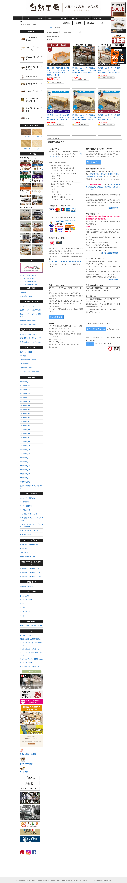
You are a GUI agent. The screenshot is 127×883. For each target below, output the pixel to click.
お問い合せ (51, 18)
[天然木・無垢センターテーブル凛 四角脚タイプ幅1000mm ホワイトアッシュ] (83, 101)
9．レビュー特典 (25, 535)
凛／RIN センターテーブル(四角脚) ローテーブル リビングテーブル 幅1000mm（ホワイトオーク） (58, 117)
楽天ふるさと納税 (26, 600)
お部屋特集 (31, 621)
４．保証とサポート (26, 510)
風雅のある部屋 (25, 482)
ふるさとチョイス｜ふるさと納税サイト (31, 644)
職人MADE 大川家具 (26, 635)
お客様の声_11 (25, 437)
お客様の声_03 (25, 470)
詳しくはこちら (93, 162)
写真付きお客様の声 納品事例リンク (31, 487)
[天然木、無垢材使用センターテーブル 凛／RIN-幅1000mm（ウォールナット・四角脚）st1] (83, 54)
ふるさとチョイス (26, 612)
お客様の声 (63, 18)
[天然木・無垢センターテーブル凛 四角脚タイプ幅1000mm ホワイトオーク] (58, 101)
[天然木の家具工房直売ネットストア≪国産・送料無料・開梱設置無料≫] (63, 7)
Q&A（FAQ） (24, 552)
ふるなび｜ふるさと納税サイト (30, 666)
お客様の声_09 (25, 446)
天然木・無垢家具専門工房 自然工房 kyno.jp (72, 880)
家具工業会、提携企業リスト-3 (30, 576)
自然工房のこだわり (26, 368)
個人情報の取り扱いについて (25, 880)
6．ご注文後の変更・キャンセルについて (31, 519)
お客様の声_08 (25, 450)
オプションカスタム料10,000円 (29, 284)
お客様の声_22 (25, 393)
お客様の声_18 (25, 409)
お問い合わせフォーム (96, 329)
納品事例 (31, 377)
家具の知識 (31, 288)
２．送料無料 (24, 502)
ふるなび (23, 608)
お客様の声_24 (25, 385)
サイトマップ (74, 18)
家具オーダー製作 (31, 302)
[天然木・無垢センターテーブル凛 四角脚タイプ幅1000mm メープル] (109, 101)
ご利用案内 (40, 18)
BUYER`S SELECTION (27, 352)
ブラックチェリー (37, 137)
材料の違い (23, 292)
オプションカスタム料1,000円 (28, 281)
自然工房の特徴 (31, 494)
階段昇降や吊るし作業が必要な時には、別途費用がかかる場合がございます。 (103, 187)
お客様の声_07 (25, 454)
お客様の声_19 (25, 405)
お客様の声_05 (25, 462)
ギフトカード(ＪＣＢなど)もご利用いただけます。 (65, 261)
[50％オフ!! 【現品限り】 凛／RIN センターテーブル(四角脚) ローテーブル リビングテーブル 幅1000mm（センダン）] (58, 54)
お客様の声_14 (25, 425)
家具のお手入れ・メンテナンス (30, 342)
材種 (102, 23)
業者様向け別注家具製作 (28, 320)
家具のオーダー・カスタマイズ (30, 310)
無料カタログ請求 (26, 764)
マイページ (86, 18)
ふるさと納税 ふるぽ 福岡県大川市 (31, 659)
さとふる (23, 604)
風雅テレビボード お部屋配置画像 (31, 626)
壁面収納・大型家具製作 (28, 324)
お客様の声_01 (25, 478)
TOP (28, 18)
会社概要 (23, 356)
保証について (113, 280)
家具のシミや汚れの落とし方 (29, 334)
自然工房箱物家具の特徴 (28, 360)
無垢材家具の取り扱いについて (30, 338)
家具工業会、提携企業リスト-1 (30, 568)
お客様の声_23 (25, 389)
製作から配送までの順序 (110, 253)
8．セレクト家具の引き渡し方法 (30, 530)
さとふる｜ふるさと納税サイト (30, 649)
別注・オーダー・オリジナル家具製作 (31, 315)
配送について (113, 208)
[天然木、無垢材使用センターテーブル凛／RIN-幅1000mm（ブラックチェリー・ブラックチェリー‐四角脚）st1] (109, 54)
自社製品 (78, 23)
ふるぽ (22, 616)
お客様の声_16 (25, 417)
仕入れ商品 (90, 23)
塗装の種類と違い (26, 296)
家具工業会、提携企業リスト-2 (30, 572)
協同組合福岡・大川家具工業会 (30, 639)
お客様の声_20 (25, 401)
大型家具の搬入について (28, 556)
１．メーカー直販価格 (27, 498)
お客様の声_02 (25, 474)
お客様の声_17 (25, 413)
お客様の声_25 (25, 382)
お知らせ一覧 (31, 582)
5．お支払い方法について (28, 514)
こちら (89, 343)
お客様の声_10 (25, 442)
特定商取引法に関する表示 (46, 880)
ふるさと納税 (31, 591)
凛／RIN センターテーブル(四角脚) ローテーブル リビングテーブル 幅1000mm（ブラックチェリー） (109, 70)
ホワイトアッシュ (37, 149)
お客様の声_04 (25, 466)
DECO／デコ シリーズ (27, 306)
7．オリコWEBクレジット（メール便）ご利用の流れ (31, 525)
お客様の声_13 (25, 430)
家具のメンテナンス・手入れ (31, 330)
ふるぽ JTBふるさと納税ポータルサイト (31, 654)
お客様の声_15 (25, 422)
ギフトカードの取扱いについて (30, 544)
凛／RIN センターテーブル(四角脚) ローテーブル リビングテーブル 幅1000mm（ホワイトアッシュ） (84, 117)
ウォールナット (25, 136)
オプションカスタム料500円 (28, 278)
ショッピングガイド (31, 540)
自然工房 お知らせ (26, 586)
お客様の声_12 (25, 434)
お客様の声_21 (25, 397)
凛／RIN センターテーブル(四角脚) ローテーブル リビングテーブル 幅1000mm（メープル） (109, 117)
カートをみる (97, 18)
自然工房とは (24, 364)
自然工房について (31, 347)
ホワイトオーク (25, 148)
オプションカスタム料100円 (28, 275)
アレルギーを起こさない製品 (29, 372)
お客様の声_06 (25, 458)
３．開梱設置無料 (26, 506)
